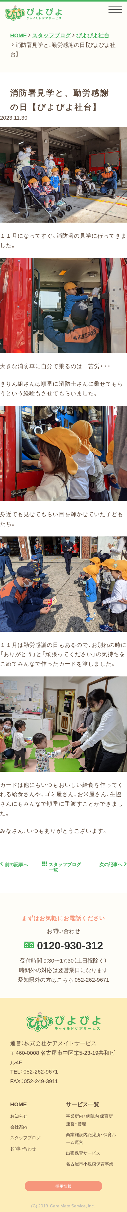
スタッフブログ (25, 1137)
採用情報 (63, 1186)
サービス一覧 (82, 1104)
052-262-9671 (92, 980)
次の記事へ (110, 864)
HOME (18, 1104)
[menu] (115, 10)
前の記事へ (16, 864)
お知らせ (18, 1115)
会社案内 (18, 1126)
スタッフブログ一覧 (65, 867)
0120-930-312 (70, 944)
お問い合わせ (23, 1148)
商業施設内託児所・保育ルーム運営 (91, 1138)
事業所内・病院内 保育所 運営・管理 (89, 1119)
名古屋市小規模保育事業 (89, 1163)
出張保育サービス (83, 1152)
